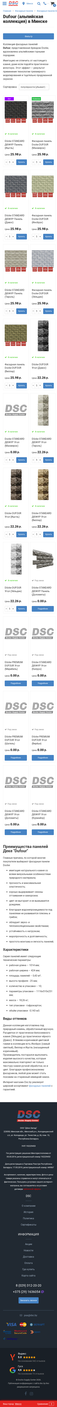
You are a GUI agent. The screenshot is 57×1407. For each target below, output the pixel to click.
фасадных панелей (40, 1085)
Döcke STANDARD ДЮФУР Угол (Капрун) (42, 666)
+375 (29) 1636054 (26, 1292)
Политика (28, 1218)
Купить (21, 162)
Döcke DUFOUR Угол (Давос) (40, 366)
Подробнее (43, 609)
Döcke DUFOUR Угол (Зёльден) (13, 589)
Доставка (28, 1256)
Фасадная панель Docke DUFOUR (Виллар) (15, 368)
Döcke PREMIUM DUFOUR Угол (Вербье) (41, 740)
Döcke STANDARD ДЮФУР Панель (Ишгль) (14, 144)
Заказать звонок (28, 1300)
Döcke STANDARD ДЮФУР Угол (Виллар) (42, 517)
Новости (28, 1250)
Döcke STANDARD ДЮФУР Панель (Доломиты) (42, 591)
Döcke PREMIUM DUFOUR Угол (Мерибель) (14, 666)
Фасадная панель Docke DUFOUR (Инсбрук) (42, 219)
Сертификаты (28, 1224)
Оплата (28, 1263)
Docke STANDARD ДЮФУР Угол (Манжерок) (14, 442)
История (28, 1212)
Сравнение (44, 1404)
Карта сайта (28, 1275)
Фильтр (28, 36)
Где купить (28, 1269)
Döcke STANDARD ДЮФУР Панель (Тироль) (14, 293)
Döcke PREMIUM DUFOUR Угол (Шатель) (14, 740)
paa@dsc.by (30, 1315)
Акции (28, 1244)
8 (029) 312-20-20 (28, 1285)
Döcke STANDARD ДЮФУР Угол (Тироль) (42, 442)
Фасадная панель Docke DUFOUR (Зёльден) (42, 293)
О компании (28, 1205)
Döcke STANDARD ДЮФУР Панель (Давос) (14, 219)
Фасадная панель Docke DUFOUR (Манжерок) (42, 144)
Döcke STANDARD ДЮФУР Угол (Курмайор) (42, 814)
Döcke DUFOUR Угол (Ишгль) (13, 515)
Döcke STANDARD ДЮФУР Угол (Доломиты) (14, 814)
